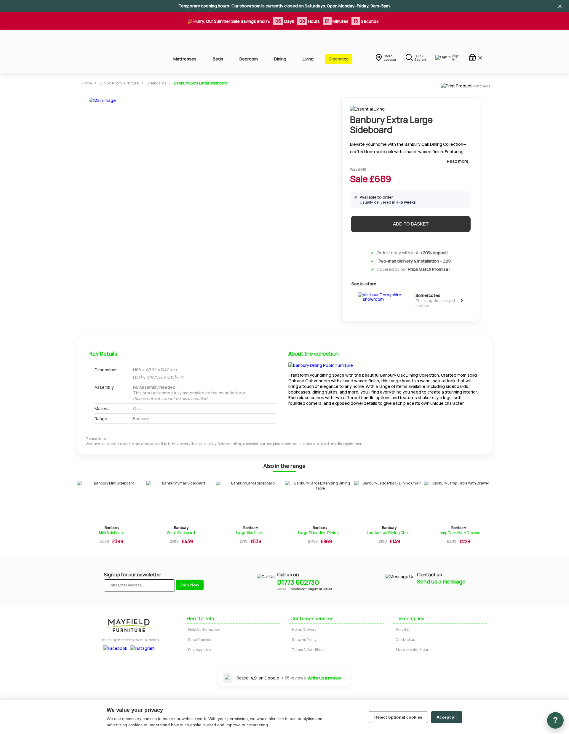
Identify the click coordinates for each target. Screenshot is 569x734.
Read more (458, 161)
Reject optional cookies (398, 717)
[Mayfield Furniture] (116, 51)
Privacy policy (199, 649)
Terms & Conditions (308, 649)
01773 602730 (298, 582)
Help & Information (204, 629)
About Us (403, 629)
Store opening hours (413, 649)
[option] (111, 514)
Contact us (405, 639)
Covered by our (413, 269)
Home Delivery (304, 629)
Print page (481, 86)
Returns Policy (304, 639)
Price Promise (199, 639)
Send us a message (441, 581)
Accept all (447, 717)
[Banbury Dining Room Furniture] (320, 365)
